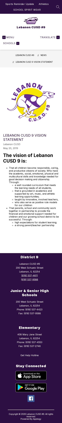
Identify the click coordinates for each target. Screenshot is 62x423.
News (44, 55)
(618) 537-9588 (29, 279)
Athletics (44, 4)
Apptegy (37, 419)
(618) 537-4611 (29, 275)
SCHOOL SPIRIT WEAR (27, 9)
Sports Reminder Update (19, 4)
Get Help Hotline (29, 355)
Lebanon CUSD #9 (25, 55)
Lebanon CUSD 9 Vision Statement (34, 62)
